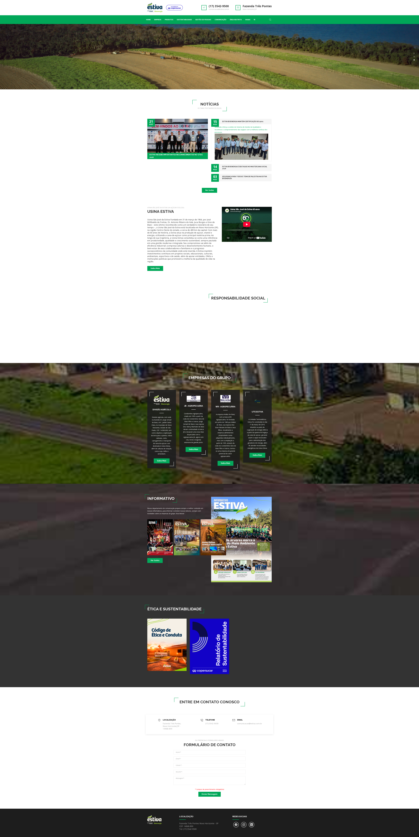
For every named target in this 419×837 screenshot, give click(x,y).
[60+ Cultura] (220, 341)
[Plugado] (241, 341)
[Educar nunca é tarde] (263, 320)
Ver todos (155, 560)
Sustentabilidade (184, 20)
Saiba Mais (155, 268)
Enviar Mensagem (209, 794)
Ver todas (209, 190)
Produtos (169, 20)
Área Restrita (236, 20)
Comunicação (220, 20)
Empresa (157, 20)
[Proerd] (263, 341)
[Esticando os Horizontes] (241, 320)
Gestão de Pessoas (203, 20)
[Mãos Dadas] (220, 320)
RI (254, 20)
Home (148, 20)
